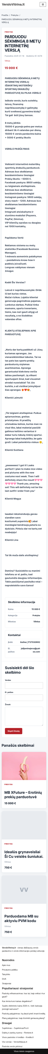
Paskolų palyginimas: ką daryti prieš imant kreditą (23, 1013)
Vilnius (7, 61)
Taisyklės (6, 974)
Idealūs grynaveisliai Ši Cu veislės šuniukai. (23, 854)
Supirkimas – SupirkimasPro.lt (15, 1028)
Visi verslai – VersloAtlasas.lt (14, 1042)
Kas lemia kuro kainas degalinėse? (17, 1001)
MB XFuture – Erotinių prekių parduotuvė (23, 794)
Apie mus (6, 965)
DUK (4, 979)
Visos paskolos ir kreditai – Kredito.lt (17, 1037)
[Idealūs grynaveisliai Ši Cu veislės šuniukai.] (24, 825)
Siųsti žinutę (14, 731)
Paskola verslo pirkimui (12, 1046)
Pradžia (5, 15)
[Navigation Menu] (43, 4)
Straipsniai (6, 983)
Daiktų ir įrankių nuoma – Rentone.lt (17, 1033)
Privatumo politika (9, 970)
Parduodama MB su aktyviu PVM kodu (21, 918)
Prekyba (14, 15)
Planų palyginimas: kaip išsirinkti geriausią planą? (23, 1018)
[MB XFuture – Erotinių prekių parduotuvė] (24, 766)
